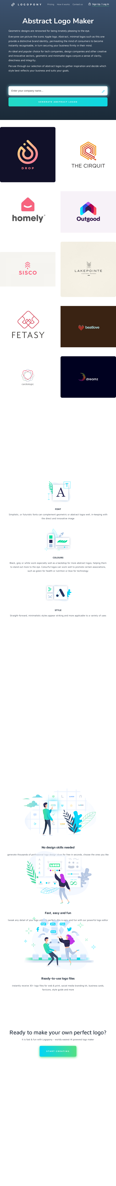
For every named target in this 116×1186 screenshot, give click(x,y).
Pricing (50, 4)
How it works (63, 4)
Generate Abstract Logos (58, 102)
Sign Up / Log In (100, 4)
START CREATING (58, 1051)
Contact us (78, 4)
